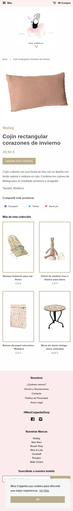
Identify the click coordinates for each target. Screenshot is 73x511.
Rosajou (36, 458)
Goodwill (36, 454)
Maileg (8, 128)
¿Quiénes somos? (36, 384)
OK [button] (38, 499)
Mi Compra (63, 3)
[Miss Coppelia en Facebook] (33, 420)
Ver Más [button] (44, 490)
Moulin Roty (36, 446)
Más (9, 3)
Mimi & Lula (36, 450)
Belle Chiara (36, 462)
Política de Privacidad (36, 398)
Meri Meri (36, 442)
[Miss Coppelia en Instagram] (40, 420)
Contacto (36, 393)
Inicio (5, 59)
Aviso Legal (36, 402)
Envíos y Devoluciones (36, 389)
